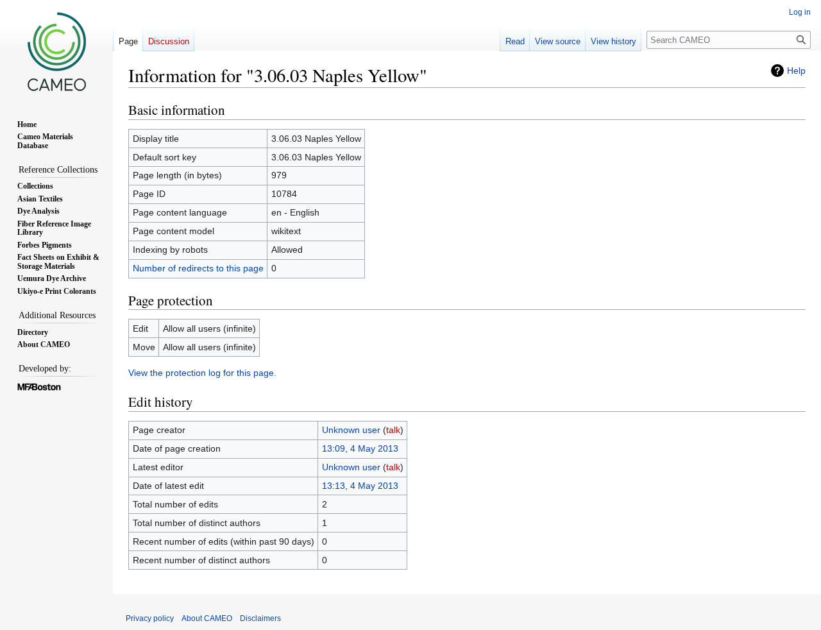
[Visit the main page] (56, 51)
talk (393, 430)
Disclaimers (260, 618)
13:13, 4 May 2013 (360, 486)
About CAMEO (207, 618)
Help (796, 70)
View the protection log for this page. (202, 373)
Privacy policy (150, 618)
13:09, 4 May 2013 (360, 448)
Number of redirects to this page (198, 268)
